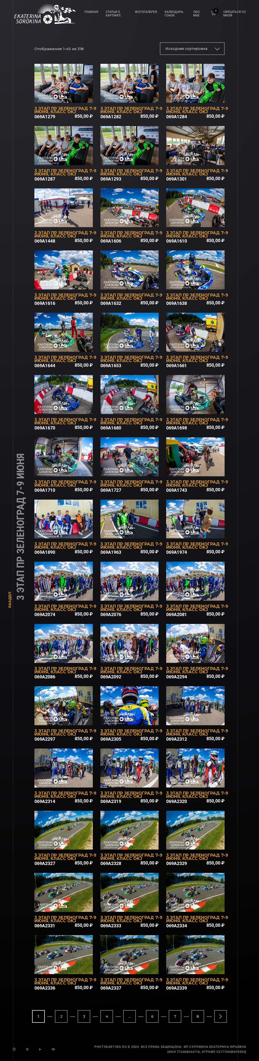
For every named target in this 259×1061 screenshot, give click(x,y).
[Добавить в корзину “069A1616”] (70, 282)
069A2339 (176, 988)
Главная (91, 12)
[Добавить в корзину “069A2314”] (70, 781)
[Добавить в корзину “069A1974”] (202, 531)
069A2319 (110, 801)
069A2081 (176, 614)
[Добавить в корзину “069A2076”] (136, 594)
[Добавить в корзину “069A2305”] (136, 718)
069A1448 (44, 241)
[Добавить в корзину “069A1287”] (70, 158)
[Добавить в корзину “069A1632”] (136, 282)
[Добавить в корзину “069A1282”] (136, 96)
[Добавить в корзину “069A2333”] (136, 905)
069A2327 (44, 863)
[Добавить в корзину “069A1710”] (70, 469)
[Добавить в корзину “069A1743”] (202, 469)
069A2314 (44, 801)
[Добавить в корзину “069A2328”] (136, 843)
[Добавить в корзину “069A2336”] (70, 967)
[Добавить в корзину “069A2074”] (70, 594)
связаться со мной (234, 13)
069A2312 (176, 739)
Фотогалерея (146, 12)
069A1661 (176, 365)
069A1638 (176, 303)
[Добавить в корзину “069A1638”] (202, 282)
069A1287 (44, 179)
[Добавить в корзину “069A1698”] (202, 407)
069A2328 (110, 863)
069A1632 (110, 303)
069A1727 (110, 490)
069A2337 (110, 988)
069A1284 (176, 116)
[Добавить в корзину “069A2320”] (202, 781)
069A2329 (176, 863)
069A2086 (44, 676)
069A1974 (176, 552)
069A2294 (176, 676)
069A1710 (44, 490)
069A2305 (110, 739)
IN (53, 1049)
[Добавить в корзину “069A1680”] (136, 407)
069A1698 (176, 427)
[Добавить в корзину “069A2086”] (70, 656)
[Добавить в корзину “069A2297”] (70, 718)
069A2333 (110, 925)
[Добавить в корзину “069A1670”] (70, 407)
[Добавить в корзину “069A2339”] (202, 967)
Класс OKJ (63, 111)
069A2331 (44, 925)
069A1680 (110, 427)
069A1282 (110, 116)
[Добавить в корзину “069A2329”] (202, 843)
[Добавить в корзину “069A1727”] (136, 469)
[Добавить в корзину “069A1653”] (136, 345)
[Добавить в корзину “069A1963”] (136, 531)
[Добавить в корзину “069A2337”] (136, 967)
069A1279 (44, 116)
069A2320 (176, 801)
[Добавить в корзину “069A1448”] (70, 220)
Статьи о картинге (113, 13)
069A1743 (176, 490)
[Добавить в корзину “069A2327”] (70, 843)
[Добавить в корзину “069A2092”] (136, 656)
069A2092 (110, 676)
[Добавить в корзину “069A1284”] (202, 96)
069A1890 (44, 552)
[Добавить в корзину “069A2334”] (202, 905)
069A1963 (110, 552)
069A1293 (110, 179)
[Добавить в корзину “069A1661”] (202, 345)
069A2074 (44, 614)
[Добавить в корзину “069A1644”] (70, 345)
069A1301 (176, 179)
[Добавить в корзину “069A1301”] (202, 158)
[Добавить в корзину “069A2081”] (202, 594)
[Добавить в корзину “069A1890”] (70, 531)
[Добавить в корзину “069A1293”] (136, 158)
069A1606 (110, 241)
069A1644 (44, 365)
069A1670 (44, 427)
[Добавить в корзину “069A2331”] (70, 905)
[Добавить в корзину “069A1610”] (202, 220)
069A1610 (176, 241)
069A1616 (44, 303)
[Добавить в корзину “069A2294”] (202, 656)
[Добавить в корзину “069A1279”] (70, 96)
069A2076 (110, 614)
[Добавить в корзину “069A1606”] (136, 220)
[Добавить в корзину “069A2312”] (202, 718)
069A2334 (176, 925)
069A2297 (44, 739)
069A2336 (44, 988)
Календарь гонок (174, 13)
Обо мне (196, 13)
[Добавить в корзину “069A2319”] (136, 781)
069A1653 (110, 365)
